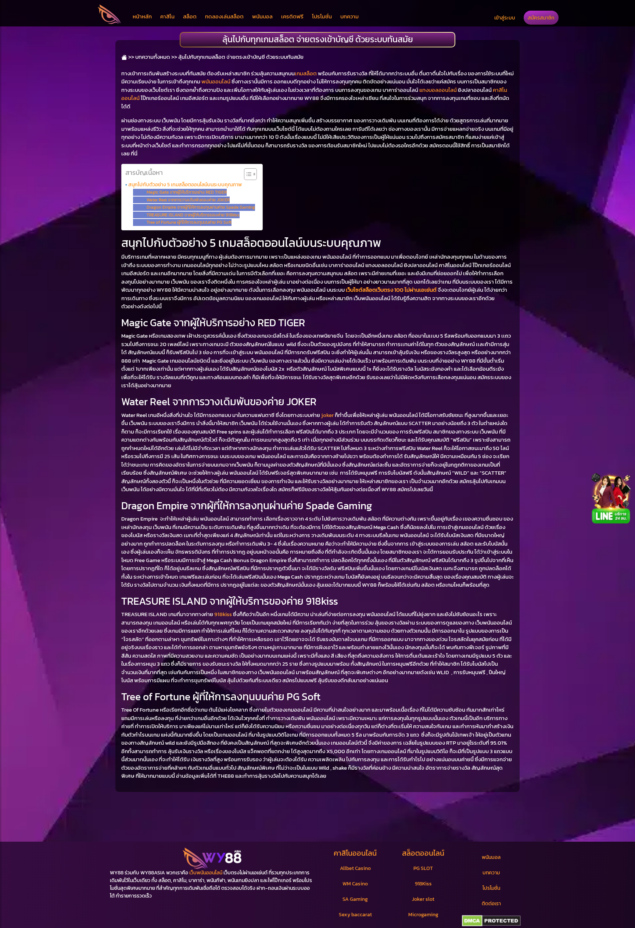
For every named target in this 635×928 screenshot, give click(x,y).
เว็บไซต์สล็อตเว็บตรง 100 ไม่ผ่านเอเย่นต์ (391, 289)
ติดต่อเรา (491, 903)
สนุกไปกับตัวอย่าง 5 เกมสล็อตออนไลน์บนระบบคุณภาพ (185, 184)
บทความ (349, 16)
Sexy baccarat (355, 914)
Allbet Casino (355, 868)
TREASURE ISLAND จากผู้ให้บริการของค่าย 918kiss (193, 215)
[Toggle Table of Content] (246, 174)
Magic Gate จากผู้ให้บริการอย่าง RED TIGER (186, 192)
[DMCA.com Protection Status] (491, 921)
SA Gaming (355, 899)
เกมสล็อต (306, 73)
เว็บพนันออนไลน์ (205, 873)
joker (327, 415)
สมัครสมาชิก (541, 18)
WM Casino (355, 884)
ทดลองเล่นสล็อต (224, 16)
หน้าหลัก (142, 16)
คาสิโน (167, 16)
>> (130, 57)
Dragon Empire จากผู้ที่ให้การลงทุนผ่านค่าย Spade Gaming (201, 207)
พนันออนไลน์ (215, 81)
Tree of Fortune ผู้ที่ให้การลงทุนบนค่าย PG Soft (189, 222)
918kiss (223, 614)
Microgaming (423, 914)
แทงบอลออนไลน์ (438, 90)
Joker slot (423, 899)
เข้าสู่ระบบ (504, 18)
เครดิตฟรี (292, 16)
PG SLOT (423, 868)
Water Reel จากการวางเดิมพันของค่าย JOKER (188, 200)
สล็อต (190, 16)
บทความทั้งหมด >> (156, 57)
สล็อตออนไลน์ (423, 853)
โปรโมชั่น (322, 16)
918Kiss (423, 884)
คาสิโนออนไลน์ (355, 853)
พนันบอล (262, 16)
